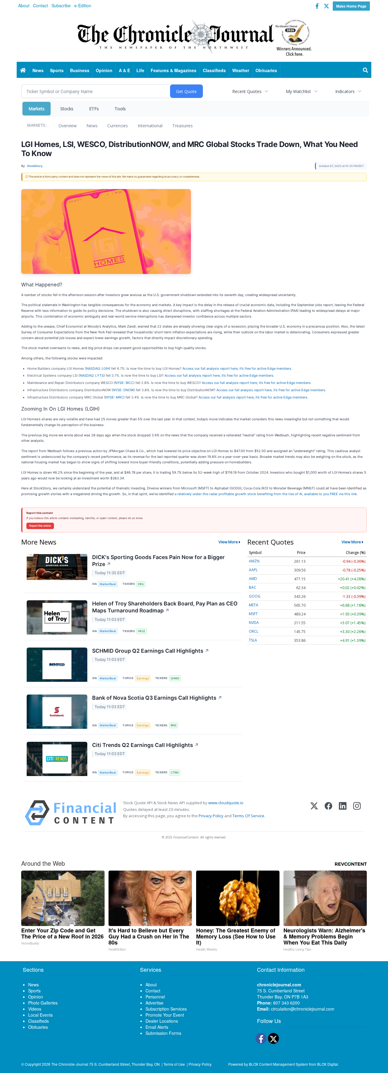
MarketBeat (108, 584)
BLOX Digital (327, 1064)
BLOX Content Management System (278, 1064)
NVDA (254, 622)
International (150, 125)
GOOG (254, 596)
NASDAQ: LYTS (92, 375)
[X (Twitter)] (314, 813)
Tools (120, 109)
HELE (141, 631)
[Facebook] (328, 813)
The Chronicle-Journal (69, 1064)
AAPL (253, 569)
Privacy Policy (211, 815)
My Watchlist (298, 91)
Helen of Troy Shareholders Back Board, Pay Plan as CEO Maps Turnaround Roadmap (165, 607)
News (92, 125)
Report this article (40, 525)
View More (228, 542)
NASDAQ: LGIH (97, 368)
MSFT (253, 613)
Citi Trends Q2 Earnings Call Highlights (145, 745)
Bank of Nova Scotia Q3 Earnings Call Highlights (157, 698)
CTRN (175, 772)
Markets (36, 109)
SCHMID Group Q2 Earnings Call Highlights (150, 651)
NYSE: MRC (114, 397)
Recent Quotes (247, 91)
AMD (253, 578)
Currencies (117, 125)
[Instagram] (357, 813)
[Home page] (194, 37)
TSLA (253, 640)
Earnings (143, 678)
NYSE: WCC (124, 383)
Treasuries (182, 125)
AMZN (254, 561)
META (253, 605)
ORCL (253, 631)
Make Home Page (351, 6)
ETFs (94, 109)
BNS (173, 725)
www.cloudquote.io (225, 802)
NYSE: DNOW (123, 390)
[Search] (365, 70)
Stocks (66, 109)
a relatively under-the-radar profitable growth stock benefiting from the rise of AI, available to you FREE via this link (266, 494)
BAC (252, 587)
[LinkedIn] (342, 813)
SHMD (175, 678)
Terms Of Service (248, 815)
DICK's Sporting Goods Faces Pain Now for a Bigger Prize (158, 560)
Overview (68, 125)
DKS (141, 584)
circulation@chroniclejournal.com (302, 1009)
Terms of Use (174, 1064)
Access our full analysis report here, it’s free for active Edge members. (237, 368)
